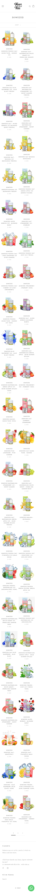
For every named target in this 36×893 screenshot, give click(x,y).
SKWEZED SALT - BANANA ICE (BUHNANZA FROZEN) (9, 159)
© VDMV (18, 888)
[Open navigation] (3, 6)
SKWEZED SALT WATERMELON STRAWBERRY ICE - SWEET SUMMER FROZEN (26, 91)
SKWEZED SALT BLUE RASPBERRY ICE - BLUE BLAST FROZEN (9, 89)
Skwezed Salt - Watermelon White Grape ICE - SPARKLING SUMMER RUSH (27, 55)
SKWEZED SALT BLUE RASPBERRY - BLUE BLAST (9, 654)
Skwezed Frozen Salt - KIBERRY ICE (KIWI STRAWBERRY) (9, 287)
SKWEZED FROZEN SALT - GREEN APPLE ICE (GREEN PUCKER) (27, 191)
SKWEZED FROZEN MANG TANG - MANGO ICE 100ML (9, 321)
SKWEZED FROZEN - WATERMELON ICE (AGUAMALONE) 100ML (9, 587)
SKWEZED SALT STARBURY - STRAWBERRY (27, 420)
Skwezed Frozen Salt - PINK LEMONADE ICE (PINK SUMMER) (9, 255)
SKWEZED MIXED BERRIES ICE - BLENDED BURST (9, 223)
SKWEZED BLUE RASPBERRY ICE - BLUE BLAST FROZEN (9, 353)
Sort (17, 25)
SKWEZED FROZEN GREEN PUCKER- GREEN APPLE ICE (27, 588)
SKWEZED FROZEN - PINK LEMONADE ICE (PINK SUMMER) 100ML (26, 786)
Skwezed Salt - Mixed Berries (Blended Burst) (26, 320)
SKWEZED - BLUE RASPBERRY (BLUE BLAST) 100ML (9, 786)
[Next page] (22, 833)
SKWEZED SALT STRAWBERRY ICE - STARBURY (26, 223)
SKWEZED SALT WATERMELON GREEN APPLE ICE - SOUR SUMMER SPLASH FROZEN (9, 521)
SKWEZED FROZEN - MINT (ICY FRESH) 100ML (26, 687)
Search (4, 879)
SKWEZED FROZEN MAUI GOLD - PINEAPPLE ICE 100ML (9, 819)
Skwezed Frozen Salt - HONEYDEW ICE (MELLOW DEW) (27, 555)
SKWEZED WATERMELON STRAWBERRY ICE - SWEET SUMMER (9, 485)
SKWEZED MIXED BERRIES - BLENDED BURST (26, 721)
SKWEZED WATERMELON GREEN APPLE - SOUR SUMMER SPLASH (27, 654)
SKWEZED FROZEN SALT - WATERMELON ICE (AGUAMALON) (27, 620)
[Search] (30, 6)
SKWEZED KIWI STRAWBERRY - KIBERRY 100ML (26, 818)
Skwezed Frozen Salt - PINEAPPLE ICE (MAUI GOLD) (9, 555)
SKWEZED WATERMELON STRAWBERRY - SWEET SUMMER (9, 722)
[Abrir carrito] (33, 6)
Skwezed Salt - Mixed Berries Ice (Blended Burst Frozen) (9, 125)
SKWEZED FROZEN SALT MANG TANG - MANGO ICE (9, 53)
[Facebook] (3, 868)
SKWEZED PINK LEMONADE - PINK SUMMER (9, 452)
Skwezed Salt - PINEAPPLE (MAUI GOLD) (27, 754)
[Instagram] (7, 868)
